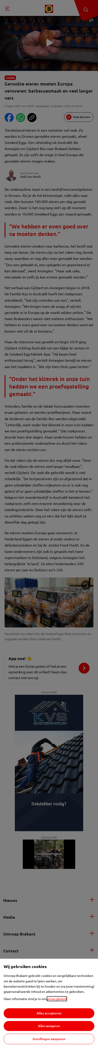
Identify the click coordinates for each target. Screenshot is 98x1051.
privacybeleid (57, 999)
